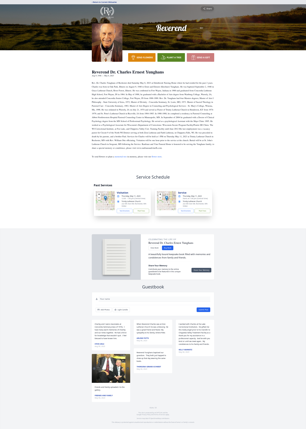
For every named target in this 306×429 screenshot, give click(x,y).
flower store (157, 156)
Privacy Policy (146, 415)
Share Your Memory (201, 270)
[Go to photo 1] (110, 381)
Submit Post (203, 310)
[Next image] (127, 368)
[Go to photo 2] (111, 381)
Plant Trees (141, 211)
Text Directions (125, 211)
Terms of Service (159, 415)
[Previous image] (94, 368)
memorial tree (121, 156)
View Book (154, 248)
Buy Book (167, 248)
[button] (105, 198)
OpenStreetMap (155, 418)
